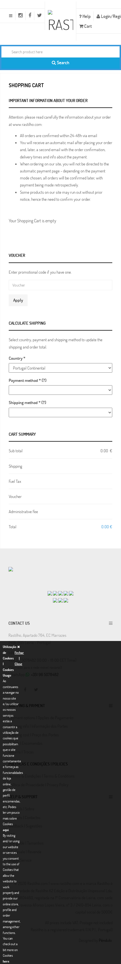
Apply (18, 300)
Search (62, 62)
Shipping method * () (27, 402)
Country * (17, 358)
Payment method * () (27, 380)
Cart (87, 26)
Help (86, 16)
